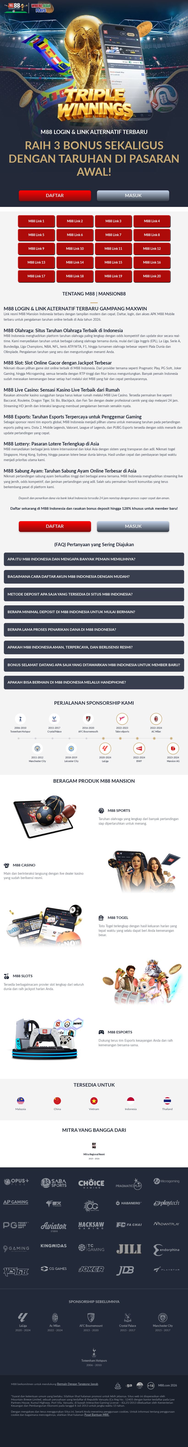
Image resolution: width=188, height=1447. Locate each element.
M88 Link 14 (75, 262)
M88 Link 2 (75, 221)
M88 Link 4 (152, 221)
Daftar (55, 195)
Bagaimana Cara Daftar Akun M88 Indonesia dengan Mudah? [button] (69, 577)
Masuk (133, 195)
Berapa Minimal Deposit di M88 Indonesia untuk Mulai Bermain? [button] (71, 612)
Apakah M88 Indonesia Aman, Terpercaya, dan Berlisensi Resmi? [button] (70, 647)
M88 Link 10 (75, 248)
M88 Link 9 (36, 248)
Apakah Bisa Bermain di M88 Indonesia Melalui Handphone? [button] (67, 682)
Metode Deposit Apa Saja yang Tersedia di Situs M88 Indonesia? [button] (70, 594)
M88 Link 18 (75, 276)
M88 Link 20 (152, 276)
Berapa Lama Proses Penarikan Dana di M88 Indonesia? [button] (62, 630)
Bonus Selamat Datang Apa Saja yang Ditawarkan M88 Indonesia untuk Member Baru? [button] (94, 665)
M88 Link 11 (113, 248)
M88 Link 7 (113, 235)
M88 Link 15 (113, 262)
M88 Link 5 (36, 235)
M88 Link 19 (113, 276)
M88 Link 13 (36, 262)
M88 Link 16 (152, 262)
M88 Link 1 (36, 221)
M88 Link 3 (113, 221)
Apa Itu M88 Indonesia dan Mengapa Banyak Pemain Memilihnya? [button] (71, 559)
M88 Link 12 (152, 248)
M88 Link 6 (75, 235)
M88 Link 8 (152, 235)
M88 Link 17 (36, 276)
